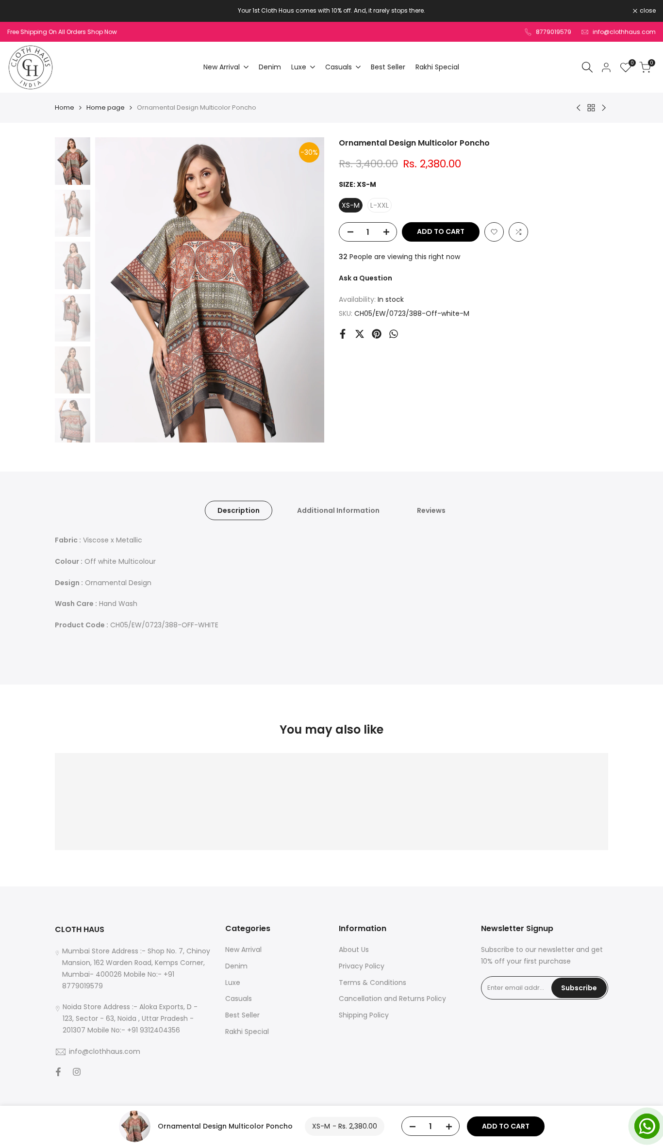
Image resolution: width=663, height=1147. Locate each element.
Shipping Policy (364, 1015)
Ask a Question (365, 278)
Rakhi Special (247, 1031)
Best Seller (242, 1015)
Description (238, 510)
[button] (494, 232)
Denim (236, 966)
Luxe (232, 982)
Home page (105, 107)
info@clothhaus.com (624, 32)
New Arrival (243, 949)
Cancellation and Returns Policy (392, 998)
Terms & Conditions (372, 982)
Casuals (238, 998)
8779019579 (553, 32)
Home (64, 107)
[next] (305, 290)
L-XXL (379, 205)
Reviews (431, 510)
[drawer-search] (587, 67)
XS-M (351, 205)
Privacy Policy (361, 966)
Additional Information (338, 510)
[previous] (114, 290)
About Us (354, 949)
